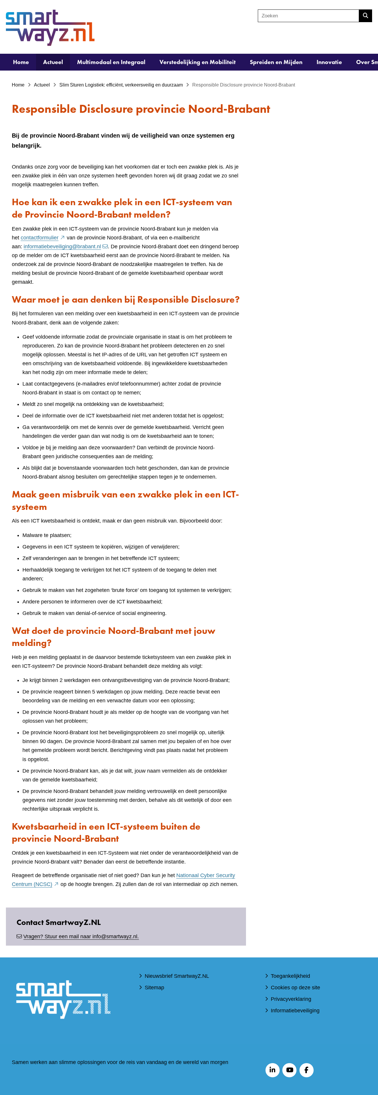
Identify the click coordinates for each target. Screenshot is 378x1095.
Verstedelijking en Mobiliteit (197, 62)
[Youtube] (289, 1070)
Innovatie (329, 62)
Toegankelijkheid (290, 976)
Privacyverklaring (291, 999)
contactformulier (43, 238)
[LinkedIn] (272, 1070)
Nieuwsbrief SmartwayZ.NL (177, 976)
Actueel (53, 62)
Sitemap (154, 987)
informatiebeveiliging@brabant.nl (62, 246)
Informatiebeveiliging (295, 1011)
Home (21, 62)
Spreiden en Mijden (276, 62)
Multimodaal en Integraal (111, 62)
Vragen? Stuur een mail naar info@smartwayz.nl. (81, 936)
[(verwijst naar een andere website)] (63, 1027)
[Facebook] (306, 1070)
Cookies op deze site (295, 987)
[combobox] (308, 15)
